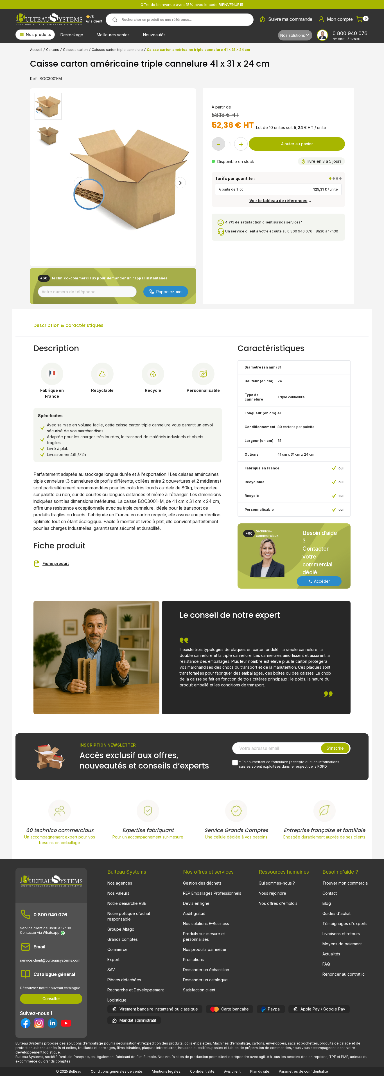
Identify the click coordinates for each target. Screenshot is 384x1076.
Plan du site (259, 1071)
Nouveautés (154, 34)
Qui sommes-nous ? (277, 883)
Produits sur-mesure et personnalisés (204, 936)
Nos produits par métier (205, 949)
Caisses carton (75, 50)
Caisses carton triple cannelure (117, 50)
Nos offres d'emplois (278, 903)
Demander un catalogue (205, 979)
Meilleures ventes (113, 34)
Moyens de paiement (342, 943)
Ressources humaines (284, 872)
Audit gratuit (194, 913)
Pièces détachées (124, 979)
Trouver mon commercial (345, 883)
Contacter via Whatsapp (40, 932)
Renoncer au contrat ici (343, 974)
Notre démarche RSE (126, 903)
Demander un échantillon (206, 969)
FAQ (326, 964)
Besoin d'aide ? (340, 872)
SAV (111, 969)
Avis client (232, 1071)
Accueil (36, 50)
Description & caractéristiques (68, 325)
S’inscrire (335, 748)
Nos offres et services (208, 872)
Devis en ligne (196, 903)
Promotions (193, 959)
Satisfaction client (199, 989)
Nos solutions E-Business (206, 923)
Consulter (51, 998)
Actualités (331, 953)
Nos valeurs (118, 893)
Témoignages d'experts (344, 923)
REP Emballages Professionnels (212, 893)
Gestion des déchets (202, 883)
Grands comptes (122, 939)
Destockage (71, 34)
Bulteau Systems (126, 872)
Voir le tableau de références (278, 200)
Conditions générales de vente (116, 1071)
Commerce (117, 949)
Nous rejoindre (272, 893)
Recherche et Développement (135, 989)
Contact (329, 893)
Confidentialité (202, 1071)
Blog (326, 903)
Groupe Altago (120, 929)
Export (113, 959)
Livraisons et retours (341, 933)
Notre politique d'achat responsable (128, 916)
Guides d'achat (336, 913)
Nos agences (119, 883)
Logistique (117, 1000)
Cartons (52, 50)
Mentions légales (166, 1071)
